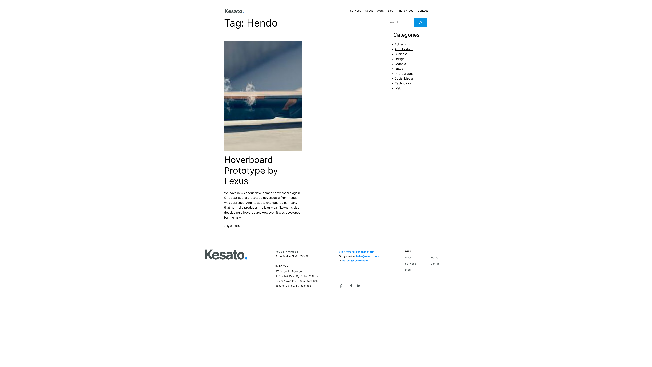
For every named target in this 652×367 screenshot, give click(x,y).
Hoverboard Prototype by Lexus (251, 170)
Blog (408, 269)
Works (434, 257)
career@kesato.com (355, 260)
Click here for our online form (356, 251)
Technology (403, 83)
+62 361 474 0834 (286, 251)
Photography (404, 73)
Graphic (400, 64)
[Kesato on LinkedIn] (358, 285)
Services (410, 263)
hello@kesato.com (367, 256)
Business (401, 54)
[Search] (420, 22)
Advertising (403, 44)
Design (400, 59)
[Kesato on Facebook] (341, 285)
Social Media (404, 78)
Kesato (225, 254)
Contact (436, 263)
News (399, 69)
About (409, 257)
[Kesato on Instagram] (350, 285)
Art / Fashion (404, 49)
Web (398, 88)
